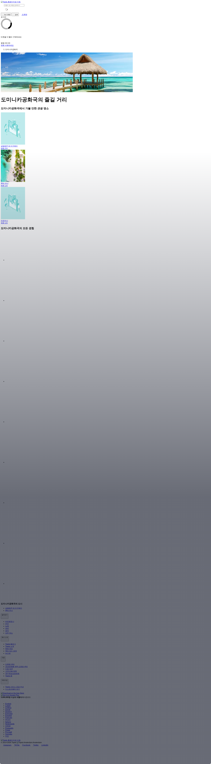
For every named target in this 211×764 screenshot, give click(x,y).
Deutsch (8, 712)
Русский (8, 732)
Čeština (8, 708)
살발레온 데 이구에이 (13, 608)
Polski (7, 730)
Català (7, 706)
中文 (7, 736)
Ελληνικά (8, 714)
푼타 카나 (9, 610)
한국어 (8, 720)
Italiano (8, 722)
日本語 (8, 726)
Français (8, 718)
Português (9, 728)
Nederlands (9, 724)
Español (8, 716)
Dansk (7, 710)
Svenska (8, 734)
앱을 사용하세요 (7, 45)
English (8, 704)
